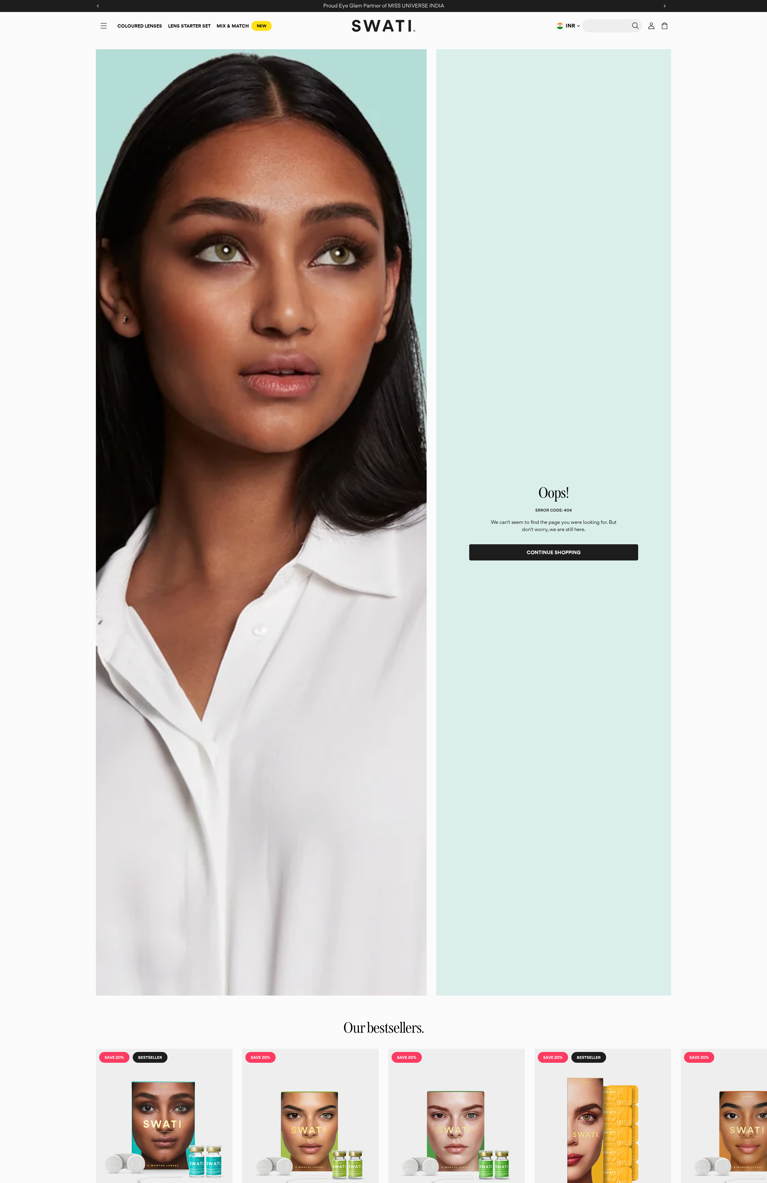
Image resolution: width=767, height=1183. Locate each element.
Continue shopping (554, 552)
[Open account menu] (651, 25)
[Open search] (612, 25)
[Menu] (103, 26)
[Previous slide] (102, 1155)
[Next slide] (664, 1155)
